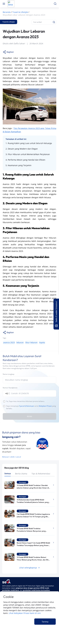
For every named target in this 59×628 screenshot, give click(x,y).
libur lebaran (31, 342)
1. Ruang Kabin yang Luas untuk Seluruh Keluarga (29, 143)
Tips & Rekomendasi (41, 473)
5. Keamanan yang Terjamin (18, 165)
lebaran (20, 342)
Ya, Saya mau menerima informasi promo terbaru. (25, 401)
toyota (42, 342)
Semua (7, 473)
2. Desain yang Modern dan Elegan (22, 148)
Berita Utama (21, 473)
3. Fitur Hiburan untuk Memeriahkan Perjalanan (28, 154)
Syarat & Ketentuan (26, 406)
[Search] (54, 22)
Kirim (29, 416)
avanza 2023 (9, 342)
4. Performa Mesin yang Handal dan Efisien (25, 159)
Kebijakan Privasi (45, 406)
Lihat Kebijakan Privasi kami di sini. (25, 613)
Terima (45, 621)
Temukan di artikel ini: (16, 139)
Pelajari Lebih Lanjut (11, 457)
